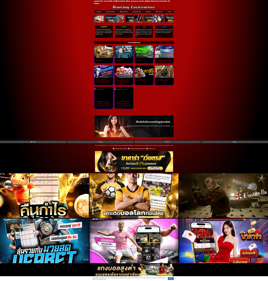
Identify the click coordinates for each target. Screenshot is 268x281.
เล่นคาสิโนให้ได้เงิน (142, 80)
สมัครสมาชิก (159, 12)
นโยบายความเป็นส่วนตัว (143, 278)
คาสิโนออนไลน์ (136, 12)
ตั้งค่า (105, 279)
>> (135, 110)
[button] (96, 126)
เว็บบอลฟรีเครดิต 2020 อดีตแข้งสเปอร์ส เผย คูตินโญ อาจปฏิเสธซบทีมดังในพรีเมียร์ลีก (124, 105)
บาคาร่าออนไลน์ (110, 12)
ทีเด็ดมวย (119, 60)
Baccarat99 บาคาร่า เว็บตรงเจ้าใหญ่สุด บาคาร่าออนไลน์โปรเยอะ (123, 82)
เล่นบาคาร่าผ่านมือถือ (162, 80)
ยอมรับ (170, 278)
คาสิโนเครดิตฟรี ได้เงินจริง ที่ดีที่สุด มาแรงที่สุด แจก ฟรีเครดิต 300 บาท (103, 104)
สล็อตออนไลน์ (123, 12)
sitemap (148, 12)
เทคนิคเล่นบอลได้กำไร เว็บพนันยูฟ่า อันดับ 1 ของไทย (164, 61)
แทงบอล (139, 60)
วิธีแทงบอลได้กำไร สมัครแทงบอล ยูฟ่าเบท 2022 (103, 81)
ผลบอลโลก (99, 60)
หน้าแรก (99, 12)
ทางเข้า (169, 12)
